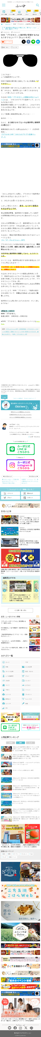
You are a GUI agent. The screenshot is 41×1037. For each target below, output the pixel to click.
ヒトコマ (8, 703)
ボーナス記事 (9, 671)
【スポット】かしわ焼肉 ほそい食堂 (23, 770)
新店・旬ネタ (6, 47)
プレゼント (28, 694)
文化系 (8, 680)
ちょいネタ (15, 47)
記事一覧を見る (35, 437)
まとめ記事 (28, 667)
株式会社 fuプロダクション (22, 1033)
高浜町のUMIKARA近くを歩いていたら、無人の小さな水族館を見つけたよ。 (29, 542)
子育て (8, 690)
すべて (8, 662)
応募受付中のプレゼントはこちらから (21, 414)
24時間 (10, 742)
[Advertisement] (20, 167)
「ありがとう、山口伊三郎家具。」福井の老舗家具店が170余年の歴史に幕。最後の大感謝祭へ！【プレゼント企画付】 (20, 845)
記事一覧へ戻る (21, 610)
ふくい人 (8, 694)
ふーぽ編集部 (9, 676)
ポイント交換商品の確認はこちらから (21, 417)
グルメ (26, 14)
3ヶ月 (30, 742)
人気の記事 (19, 14)
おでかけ (28, 685)
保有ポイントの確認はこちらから (20, 412)
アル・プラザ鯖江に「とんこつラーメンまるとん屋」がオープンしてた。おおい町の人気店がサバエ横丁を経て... (29, 520)
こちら (30, 385)
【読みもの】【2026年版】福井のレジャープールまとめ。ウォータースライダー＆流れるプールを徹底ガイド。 (26, 795)
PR (7, 708)
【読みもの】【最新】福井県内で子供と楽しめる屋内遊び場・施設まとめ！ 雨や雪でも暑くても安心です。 (26, 818)
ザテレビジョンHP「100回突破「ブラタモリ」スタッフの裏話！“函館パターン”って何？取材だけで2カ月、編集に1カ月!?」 (20, 331)
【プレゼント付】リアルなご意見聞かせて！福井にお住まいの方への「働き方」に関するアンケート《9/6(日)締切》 (20, 1019)
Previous (4, 590)
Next (36, 590)
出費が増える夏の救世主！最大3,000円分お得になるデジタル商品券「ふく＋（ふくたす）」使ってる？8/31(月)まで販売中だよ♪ (20, 571)
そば (26, 662)
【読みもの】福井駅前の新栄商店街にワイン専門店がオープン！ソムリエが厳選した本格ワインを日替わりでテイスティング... (26, 811)
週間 (20, 742)
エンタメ (28, 680)
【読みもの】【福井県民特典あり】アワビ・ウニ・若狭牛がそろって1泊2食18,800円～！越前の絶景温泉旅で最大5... (26, 787)
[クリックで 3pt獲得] (20, 405)
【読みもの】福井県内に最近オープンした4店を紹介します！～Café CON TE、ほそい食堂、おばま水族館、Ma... (25, 748)
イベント (11, 14)
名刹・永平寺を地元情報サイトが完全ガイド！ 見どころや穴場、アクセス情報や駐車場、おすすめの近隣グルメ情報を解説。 (20, 597)
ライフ (8, 685)
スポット (4, 14)
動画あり (8, 699)
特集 (7, 667)
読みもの (35, 14)
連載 (26, 703)
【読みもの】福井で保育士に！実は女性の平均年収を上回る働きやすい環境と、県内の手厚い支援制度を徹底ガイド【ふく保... (26, 756)
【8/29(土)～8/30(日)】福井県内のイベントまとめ (30, 530)
